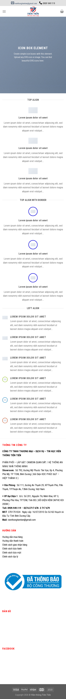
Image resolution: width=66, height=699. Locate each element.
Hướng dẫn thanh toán (12, 540)
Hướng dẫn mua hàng (12, 537)
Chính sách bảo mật (11, 552)
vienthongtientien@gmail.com (25, 3)
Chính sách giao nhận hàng (14, 544)
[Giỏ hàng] (62, 11)
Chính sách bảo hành (12, 548)
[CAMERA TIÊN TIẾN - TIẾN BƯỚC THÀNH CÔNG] (33, 11)
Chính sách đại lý (10, 556)
